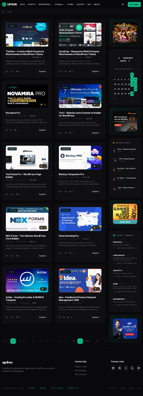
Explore (42, 71)
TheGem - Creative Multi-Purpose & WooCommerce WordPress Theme (25, 53)
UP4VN (12, 4)
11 (119, 84)
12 (122, 84)
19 (122, 89)
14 (129, 84)
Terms (123, 388)
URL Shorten (80, 374)
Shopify (81, 4)
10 (73, 341)
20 (126, 89)
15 (132, 84)
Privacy (113, 388)
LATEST (31, 388)
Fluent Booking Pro (69, 235)
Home (10, 12)
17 (115, 89)
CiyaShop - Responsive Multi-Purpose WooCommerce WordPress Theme (79, 53)
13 (126, 84)
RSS (139, 388)
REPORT (43, 388)
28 (129, 94)
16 (136, 84)
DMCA (131, 388)
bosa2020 (9, 116)
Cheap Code (81, 366)
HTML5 (70, 4)
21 (129, 89)
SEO (89, 4)
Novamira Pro (13, 112)
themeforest (11, 57)
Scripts (32, 4)
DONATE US (73, 388)
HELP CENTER (57, 388)
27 (126, 94)
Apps (22, 4)
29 (132, 94)
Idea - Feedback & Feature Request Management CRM (77, 298)
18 (119, 89)
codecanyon (63, 303)
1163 (87, 341)
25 (119, 94)
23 (136, 89)
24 (115, 94)
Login (136, 4)
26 (122, 94)
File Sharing (80, 370)
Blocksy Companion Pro (71, 174)
